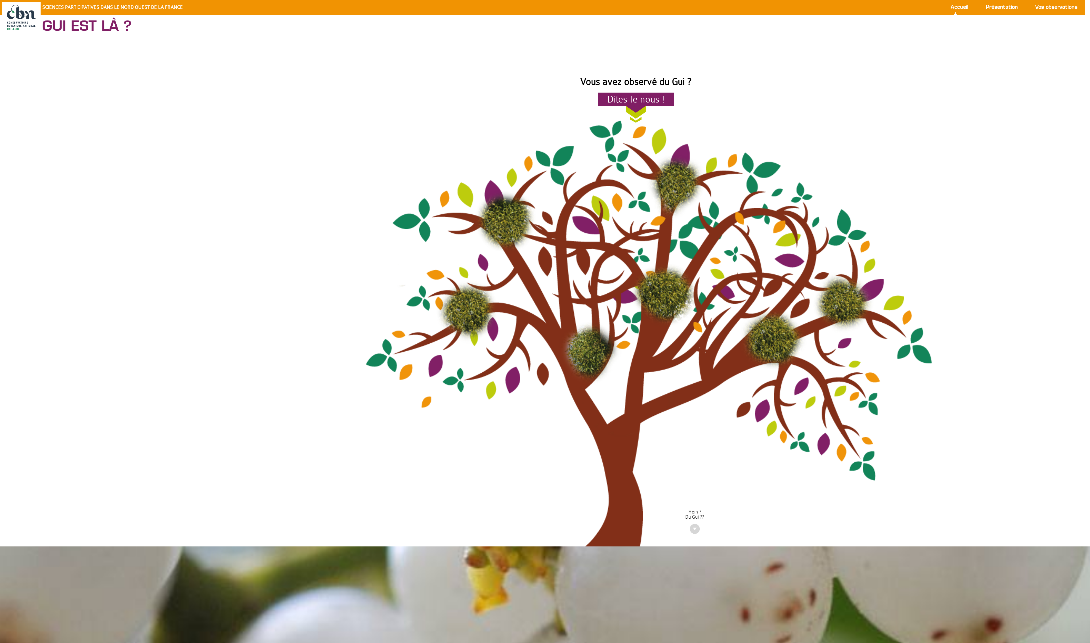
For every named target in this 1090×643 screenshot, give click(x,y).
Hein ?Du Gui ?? (694, 515)
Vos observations (1056, 7)
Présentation (1002, 7)
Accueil (960, 7)
